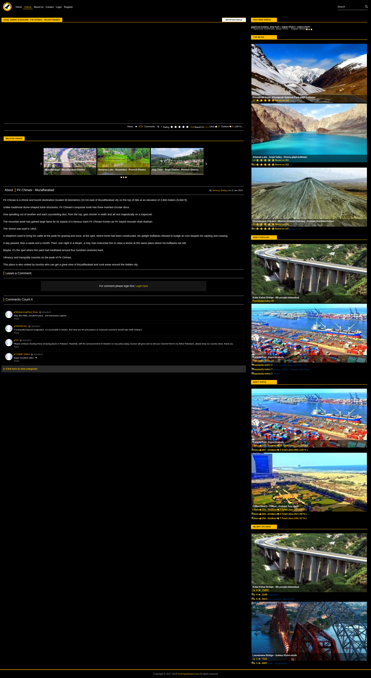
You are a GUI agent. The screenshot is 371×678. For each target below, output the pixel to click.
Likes (211, 126)
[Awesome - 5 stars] (187, 127)
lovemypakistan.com (188, 669)
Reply (16, 318)
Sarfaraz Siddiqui (220, 190)
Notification (232, 20)
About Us (38, 7)
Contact (50, 7)
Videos (27, 7)
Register (68, 7)
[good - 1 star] (172, 127)
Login (59, 7)
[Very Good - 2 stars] (176, 127)
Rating (166, 127)
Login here (141, 286)
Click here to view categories (22, 369)
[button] (41, 163)
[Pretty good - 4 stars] (183, 127)
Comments (149, 126)
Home (19, 7)
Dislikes (225, 126)
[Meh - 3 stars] (179, 127)
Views (130, 126)
